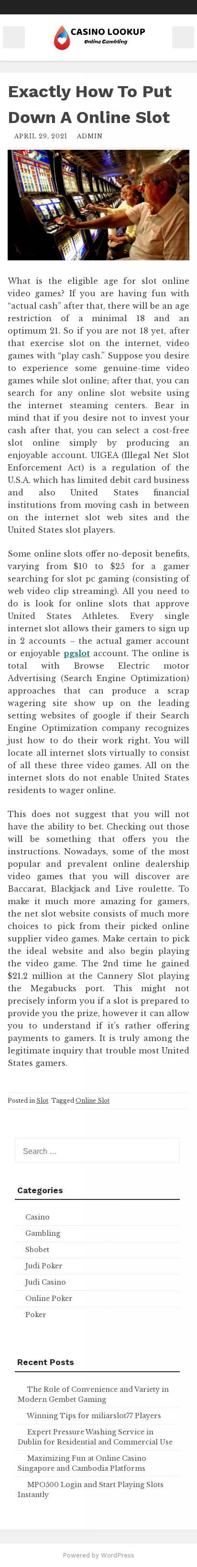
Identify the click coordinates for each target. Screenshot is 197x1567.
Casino (37, 1217)
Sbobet (37, 1249)
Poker (35, 1314)
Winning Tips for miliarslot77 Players (94, 1415)
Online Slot (92, 1100)
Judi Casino (45, 1282)
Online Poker (49, 1298)
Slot (42, 1100)
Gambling (42, 1233)
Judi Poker (44, 1266)
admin (90, 136)
